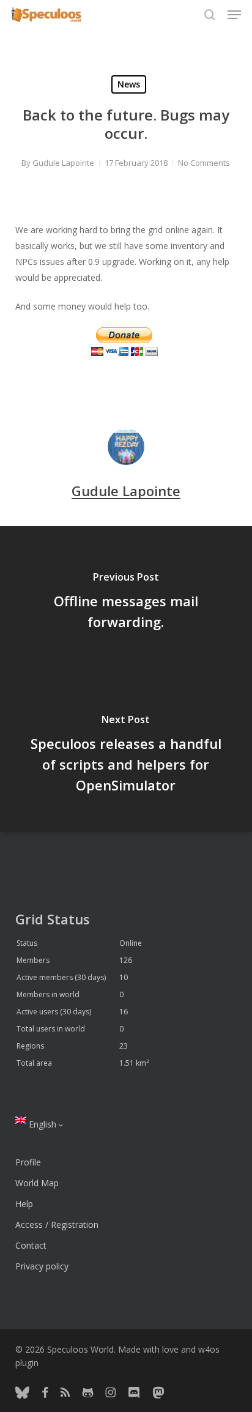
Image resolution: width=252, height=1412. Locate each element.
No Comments (204, 162)
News (128, 84)
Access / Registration (56, 1224)
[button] (234, 15)
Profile (28, 1162)
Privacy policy (42, 1266)
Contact (30, 1245)
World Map (37, 1183)
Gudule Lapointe (63, 162)
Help (24, 1203)
